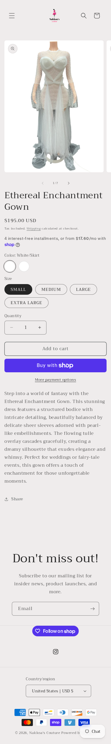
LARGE (83, 289)
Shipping (34, 228)
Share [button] (17, 498)
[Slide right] (68, 183)
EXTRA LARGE (26, 302)
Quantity (12, 316)
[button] (11, 15)
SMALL (18, 289)
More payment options (55, 379)
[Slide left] (42, 183)
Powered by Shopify (78, 733)
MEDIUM (51, 289)
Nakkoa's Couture (44, 733)
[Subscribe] (92, 609)
